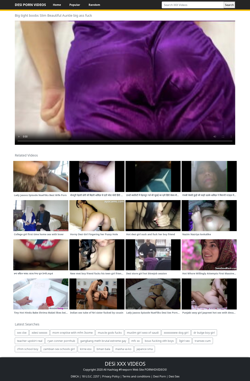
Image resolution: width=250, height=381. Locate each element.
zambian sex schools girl (59, 349)
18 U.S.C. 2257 (90, 376)
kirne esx (85, 349)
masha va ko (123, 349)
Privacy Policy (111, 376)
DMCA (75, 376)
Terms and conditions (136, 376)
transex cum (203, 341)
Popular (74, 5)
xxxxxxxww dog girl (176, 333)
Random (94, 5)
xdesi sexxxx (39, 333)
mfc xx (135, 341)
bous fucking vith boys (159, 341)
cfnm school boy (27, 349)
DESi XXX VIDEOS (125, 363)
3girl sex (184, 341)
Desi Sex (174, 376)
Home (57, 5)
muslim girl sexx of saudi (143, 333)
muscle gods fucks (110, 333)
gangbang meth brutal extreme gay (103, 341)
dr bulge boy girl (204, 333)
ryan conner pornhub (61, 341)
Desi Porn (159, 376)
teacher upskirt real (29, 341)
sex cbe (22, 333)
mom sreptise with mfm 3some (72, 333)
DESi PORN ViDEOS (30, 4)
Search (229, 5)
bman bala (103, 349)
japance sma (145, 349)
